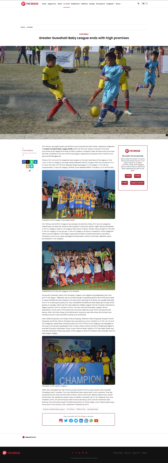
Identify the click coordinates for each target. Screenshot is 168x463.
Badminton (75, 4)
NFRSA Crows (81, 409)
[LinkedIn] (36, 162)
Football (66, 4)
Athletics (84, 4)
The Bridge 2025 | (77, 458)
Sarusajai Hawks (92, 409)
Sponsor (138, 161)
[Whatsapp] (32, 162)
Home (44, 4)
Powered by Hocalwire (90, 458)
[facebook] (24, 162)
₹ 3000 (137, 176)
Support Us (52, 4)
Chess (60, 4)
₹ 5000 (128, 176)
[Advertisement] (84, 18)
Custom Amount (137, 183)
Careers (144, 453)
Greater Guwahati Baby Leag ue (54, 409)
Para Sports (100, 4)
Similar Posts (30, 437)
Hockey (92, 4)
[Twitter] (28, 162)
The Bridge (81, 416)
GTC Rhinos (71, 409)
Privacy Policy (118, 453)
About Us (128, 453)
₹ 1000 (124, 183)
